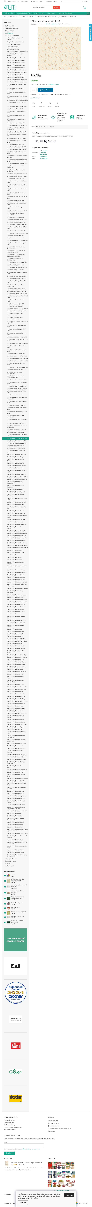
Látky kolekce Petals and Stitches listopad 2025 (16, 128)
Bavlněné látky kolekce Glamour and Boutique (17, 836)
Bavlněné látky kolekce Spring (15, 575)
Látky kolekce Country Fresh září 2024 (17, 233)
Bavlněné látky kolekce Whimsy (15, 75)
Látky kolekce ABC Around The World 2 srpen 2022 (17, 398)
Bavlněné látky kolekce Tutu (14, 729)
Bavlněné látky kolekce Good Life (16, 612)
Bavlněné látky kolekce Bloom (15, 614)
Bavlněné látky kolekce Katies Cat (16, 513)
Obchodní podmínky (9, 1125)
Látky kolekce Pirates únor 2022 (15, 446)
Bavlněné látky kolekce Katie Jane (16, 639)
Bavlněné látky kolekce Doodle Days (17, 655)
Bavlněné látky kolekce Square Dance (17, 80)
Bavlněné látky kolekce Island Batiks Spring (17, 516)
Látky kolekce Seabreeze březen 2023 (17, 361)
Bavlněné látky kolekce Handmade (16, 662)
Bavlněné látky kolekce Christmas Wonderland (16, 740)
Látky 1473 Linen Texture (13, 44)
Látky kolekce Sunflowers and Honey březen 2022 (17, 435)
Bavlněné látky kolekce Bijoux (15, 636)
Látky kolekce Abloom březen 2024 (16, 278)
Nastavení (23, 1203)
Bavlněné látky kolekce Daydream (16, 540)
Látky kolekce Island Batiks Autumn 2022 (16, 392)
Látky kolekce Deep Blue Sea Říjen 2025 (16, 141)
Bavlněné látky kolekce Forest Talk (16, 672)
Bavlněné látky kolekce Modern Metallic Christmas (15, 681)
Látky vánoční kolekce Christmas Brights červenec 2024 (16, 251)
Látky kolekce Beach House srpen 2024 (16, 243)
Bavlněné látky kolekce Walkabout (16, 748)
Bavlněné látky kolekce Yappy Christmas (15, 482)
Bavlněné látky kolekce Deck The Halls (17, 588)
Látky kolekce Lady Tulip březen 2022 (17, 438)
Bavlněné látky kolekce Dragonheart (17, 602)
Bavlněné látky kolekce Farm (15, 816)
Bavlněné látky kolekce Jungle (15, 794)
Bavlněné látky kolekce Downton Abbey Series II (16, 736)
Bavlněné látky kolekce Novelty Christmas (15, 677)
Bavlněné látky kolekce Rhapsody (16, 577)
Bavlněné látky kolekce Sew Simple (16, 755)
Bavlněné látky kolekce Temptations (17, 770)
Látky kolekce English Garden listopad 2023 (17, 296)
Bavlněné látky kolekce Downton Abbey (16, 801)
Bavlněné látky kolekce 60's (14, 813)
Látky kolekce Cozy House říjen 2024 (17, 224)
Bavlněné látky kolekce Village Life (16, 536)
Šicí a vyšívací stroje (10, 861)
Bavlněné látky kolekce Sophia (15, 727)
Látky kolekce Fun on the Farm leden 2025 (17, 197)
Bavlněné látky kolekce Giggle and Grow (16, 784)
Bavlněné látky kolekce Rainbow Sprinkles (16, 563)
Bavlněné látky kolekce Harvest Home (17, 58)
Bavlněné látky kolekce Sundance (16, 634)
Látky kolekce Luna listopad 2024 (16, 217)
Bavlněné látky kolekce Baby (15, 827)
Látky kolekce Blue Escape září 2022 (17, 389)
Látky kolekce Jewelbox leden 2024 (16, 291)
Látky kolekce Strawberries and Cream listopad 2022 (15, 376)
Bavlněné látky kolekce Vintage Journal (15, 716)
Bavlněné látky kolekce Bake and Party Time (17, 830)
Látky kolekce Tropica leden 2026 (16, 123)
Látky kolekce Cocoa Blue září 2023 (16, 311)
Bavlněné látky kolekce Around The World (16, 471)
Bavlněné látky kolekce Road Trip (16, 604)
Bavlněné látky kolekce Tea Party (16, 699)
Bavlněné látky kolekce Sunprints (16, 708)
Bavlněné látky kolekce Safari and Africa (16, 732)
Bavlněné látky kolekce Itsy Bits (15, 822)
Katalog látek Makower (13, 35)
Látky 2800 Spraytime (13, 49)
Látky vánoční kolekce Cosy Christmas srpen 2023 (17, 322)
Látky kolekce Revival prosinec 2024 (17, 211)
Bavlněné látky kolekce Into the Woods (15, 651)
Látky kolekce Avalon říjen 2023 (15, 304)
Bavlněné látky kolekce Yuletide (15, 552)
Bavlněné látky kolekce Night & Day (16, 796)
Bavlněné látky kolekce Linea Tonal (16, 689)
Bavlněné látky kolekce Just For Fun (17, 798)
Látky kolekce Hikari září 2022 (15, 395)
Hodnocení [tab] (39, 127)
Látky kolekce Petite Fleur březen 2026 (16, 103)
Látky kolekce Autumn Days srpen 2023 (16, 330)
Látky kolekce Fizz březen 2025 (15, 179)
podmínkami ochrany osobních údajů (30, 1149)
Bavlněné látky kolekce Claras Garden (17, 545)
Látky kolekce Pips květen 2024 (15, 270)
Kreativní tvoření (9, 31)
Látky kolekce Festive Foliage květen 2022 (17, 412)
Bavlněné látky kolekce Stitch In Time (17, 582)
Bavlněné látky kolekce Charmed (16, 60)
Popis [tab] (33, 127)
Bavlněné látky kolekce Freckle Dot (16, 524)
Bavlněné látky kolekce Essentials (16, 620)
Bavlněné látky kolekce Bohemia (16, 722)
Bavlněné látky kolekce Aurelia (15, 746)
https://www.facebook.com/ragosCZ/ (60, 1129)
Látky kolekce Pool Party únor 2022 (16, 441)
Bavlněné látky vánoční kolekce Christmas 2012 (15, 819)
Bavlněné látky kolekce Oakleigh (16, 65)
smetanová (43, 156)
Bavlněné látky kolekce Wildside (16, 660)
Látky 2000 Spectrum (13, 47)
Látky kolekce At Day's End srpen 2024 (17, 240)
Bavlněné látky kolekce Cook (15, 840)
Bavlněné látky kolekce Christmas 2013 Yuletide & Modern (16, 808)
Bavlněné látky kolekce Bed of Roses (17, 599)
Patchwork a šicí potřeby (11, 28)
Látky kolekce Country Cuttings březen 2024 (15, 285)
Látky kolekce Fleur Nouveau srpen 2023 (16, 326)
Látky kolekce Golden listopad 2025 (16, 132)
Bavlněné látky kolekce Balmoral (16, 696)
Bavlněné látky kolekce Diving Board (17, 657)
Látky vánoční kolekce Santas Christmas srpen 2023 (15, 318)
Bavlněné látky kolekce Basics (15, 825)
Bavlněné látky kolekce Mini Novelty (16, 759)
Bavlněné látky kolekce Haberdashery (17, 701)
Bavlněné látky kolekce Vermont (16, 68)
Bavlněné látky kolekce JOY (14, 557)
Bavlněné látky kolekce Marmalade (16, 667)
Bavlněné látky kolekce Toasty (15, 852)
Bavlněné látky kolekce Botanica (16, 664)
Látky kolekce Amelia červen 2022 (16, 405)
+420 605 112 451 (54, 1126)
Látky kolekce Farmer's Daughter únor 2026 (17, 112)
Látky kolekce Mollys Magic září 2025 (17, 149)
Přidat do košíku (46, 89)
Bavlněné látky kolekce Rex (14, 629)
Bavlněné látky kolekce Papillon (15, 684)
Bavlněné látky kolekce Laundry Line (17, 82)
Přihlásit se (9, 1153)
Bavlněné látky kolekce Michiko (15, 504)
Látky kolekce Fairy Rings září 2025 (16, 147)
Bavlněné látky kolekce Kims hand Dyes (16, 775)
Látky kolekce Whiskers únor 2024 (16, 289)
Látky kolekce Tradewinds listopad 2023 (16, 300)
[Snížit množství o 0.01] (37, 91)
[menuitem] (8, 13)
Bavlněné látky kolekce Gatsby (15, 791)
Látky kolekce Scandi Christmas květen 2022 (15, 416)
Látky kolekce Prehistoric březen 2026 (17, 100)
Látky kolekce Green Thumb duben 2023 (16, 346)
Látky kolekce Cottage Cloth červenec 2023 (17, 340)
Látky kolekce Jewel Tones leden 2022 (16, 451)
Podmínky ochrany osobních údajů (13, 1127)
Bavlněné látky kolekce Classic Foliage (17, 477)
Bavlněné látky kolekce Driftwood (16, 77)
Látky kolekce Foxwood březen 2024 (17, 276)
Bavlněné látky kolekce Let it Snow (16, 555)
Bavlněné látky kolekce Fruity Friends (17, 641)
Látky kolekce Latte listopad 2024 (16, 222)
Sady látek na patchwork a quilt (15, 42)
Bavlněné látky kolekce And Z (15, 669)
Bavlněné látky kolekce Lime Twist (16, 743)
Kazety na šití (8, 863)
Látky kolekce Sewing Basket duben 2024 (17, 273)
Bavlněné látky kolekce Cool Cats (16, 580)
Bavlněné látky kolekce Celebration (16, 811)
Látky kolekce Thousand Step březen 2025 (17, 185)
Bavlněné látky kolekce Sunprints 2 (16, 687)
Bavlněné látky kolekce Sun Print (16, 520)
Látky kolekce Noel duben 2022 (15, 432)
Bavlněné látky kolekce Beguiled (16, 492)
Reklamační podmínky (10, 1129)
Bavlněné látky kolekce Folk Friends (17, 538)
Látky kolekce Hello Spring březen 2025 (16, 193)
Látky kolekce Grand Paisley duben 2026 (16, 85)
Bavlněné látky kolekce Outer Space (17, 543)
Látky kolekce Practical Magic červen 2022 (17, 402)
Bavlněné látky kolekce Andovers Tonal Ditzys (16, 495)
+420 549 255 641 (54, 1123)
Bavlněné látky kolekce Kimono (15, 609)
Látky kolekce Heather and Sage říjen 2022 (17, 383)
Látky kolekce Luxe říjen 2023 (15, 306)
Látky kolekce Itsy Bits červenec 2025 (17, 163)
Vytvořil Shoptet (83, 1203)
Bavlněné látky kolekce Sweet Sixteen (17, 548)
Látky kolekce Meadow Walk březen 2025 (17, 182)
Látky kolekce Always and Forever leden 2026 (16, 120)
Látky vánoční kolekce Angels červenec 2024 (15, 259)
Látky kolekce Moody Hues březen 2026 (16, 93)
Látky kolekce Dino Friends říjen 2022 (17, 386)
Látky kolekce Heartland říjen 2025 (16, 138)
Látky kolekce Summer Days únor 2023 (17, 358)
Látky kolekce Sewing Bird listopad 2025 (16, 135)
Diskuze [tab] (46, 127)
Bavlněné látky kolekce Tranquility (16, 474)
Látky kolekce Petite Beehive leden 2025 (16, 204)
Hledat (56, 7)
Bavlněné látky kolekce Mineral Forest (17, 778)
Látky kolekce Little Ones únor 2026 (16, 106)
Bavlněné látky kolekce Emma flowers (17, 833)
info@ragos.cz (54, 1121)
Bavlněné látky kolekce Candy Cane (16, 757)
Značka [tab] (52, 127)
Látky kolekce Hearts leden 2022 (16, 448)
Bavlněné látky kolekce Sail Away (16, 570)
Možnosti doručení (54, 84)
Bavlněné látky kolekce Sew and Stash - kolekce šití (17, 843)
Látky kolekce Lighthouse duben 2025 (17, 174)
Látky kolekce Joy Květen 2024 (15, 265)
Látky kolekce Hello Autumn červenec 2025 (17, 160)
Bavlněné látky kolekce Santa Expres (17, 479)
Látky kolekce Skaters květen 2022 (16, 423)
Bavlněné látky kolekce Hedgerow (16, 457)
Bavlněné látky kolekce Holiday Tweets (15, 626)
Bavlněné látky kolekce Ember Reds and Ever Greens (17, 855)
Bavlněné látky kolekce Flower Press (17, 724)
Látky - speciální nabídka (11, 859)
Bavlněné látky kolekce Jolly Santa (16, 623)
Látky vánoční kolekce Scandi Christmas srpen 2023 (15, 314)
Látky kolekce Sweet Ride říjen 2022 (17, 380)
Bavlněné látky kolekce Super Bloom (17, 572)
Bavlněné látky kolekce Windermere (17, 607)
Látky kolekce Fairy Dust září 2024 (16, 231)
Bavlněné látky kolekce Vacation (16, 720)
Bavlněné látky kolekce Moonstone (16, 466)
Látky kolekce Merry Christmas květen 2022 (17, 420)
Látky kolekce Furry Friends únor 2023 (17, 367)
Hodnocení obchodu (37, 1)
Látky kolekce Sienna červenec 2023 (17, 337)
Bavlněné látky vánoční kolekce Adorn (17, 51)
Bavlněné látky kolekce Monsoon (16, 597)
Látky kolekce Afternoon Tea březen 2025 (17, 189)
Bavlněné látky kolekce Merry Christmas (15, 591)
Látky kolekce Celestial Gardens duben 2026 (16, 89)
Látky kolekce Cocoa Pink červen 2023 (17, 343)
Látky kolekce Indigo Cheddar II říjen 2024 (17, 227)
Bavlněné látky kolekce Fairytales (16, 63)
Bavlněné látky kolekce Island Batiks (17, 533)
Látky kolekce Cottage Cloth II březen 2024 (17, 281)
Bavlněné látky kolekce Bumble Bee (16, 531)
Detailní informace (35, 98)
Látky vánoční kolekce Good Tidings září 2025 (17, 156)
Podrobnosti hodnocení (52, 24)
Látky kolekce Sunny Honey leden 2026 (16, 116)
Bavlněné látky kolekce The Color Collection (16, 762)
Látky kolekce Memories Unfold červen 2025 (15, 166)
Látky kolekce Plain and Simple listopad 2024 (15, 214)
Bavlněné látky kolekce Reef (15, 550)
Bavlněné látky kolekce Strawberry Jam (16, 567)
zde (37, 1198)
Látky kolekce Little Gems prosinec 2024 (16, 207)
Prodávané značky (51, 1)
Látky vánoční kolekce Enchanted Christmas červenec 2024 (16, 255)
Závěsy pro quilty (9, 866)
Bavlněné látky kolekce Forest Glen (16, 72)
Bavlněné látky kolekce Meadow (16, 772)
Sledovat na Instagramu (62, 1190)
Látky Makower (9, 33)
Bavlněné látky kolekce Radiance (16, 704)
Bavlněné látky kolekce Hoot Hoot (16, 502)
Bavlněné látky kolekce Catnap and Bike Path (16, 788)
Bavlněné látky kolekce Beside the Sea (16, 507)
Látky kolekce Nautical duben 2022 (16, 430)
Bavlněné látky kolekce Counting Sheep (16, 617)
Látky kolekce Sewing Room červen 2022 (16, 408)
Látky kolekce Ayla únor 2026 (15, 109)
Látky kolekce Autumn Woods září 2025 (16, 152)
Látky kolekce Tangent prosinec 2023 (17, 294)
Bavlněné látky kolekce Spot (15, 522)
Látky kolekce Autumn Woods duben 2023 (17, 350)
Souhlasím (69, 1195)
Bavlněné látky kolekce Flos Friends (17, 713)
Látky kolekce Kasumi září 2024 (15, 236)
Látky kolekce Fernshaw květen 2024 (17, 267)
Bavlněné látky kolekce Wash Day (16, 805)
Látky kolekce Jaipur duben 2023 (16, 354)
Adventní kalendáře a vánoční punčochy (15, 38)
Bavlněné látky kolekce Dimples (15, 850)
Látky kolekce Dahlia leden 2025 (15, 201)
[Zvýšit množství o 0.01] (37, 89)
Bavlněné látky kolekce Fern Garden (17, 595)
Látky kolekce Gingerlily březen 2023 (17, 356)
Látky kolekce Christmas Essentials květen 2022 (16, 426)
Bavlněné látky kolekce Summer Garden (15, 527)
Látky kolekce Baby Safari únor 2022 (17, 443)
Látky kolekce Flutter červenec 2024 (17, 262)
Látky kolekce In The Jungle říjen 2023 (17, 309)
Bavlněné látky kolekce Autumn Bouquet (15, 54)
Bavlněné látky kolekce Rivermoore (16, 70)
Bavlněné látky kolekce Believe (15, 463)
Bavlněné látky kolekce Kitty (14, 644)
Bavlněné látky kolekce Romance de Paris (17, 847)
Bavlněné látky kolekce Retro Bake (16, 781)
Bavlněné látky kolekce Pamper (15, 511)
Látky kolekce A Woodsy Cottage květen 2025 (16, 170)
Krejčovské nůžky (10, 26)
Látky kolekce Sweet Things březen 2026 (17, 97)
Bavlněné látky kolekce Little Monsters (15, 751)
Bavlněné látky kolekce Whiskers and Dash (17, 499)
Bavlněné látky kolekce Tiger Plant (16, 648)
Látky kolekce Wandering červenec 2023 (16, 334)
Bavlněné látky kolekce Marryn (15, 632)
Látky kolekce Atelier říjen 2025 (15, 144)
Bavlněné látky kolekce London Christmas (15, 486)
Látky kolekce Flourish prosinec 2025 (17, 125)
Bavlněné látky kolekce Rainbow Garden (16, 460)
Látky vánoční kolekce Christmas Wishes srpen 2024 (16, 247)
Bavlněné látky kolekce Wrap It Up (16, 694)
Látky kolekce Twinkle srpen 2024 (16, 238)
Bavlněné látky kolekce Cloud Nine (16, 454)
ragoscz (52, 1131)
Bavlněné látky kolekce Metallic (15, 692)
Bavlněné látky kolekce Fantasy (15, 674)
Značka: (66, 24)
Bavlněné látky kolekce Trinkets (15, 468)
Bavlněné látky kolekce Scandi (15, 489)
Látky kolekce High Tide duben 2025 (17, 176)
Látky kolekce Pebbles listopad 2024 (17, 220)
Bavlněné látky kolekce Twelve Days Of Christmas (17, 585)
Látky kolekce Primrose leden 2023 (16, 370)
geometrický (43, 159)
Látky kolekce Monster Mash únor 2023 (16, 364)
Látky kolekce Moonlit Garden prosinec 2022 (15, 373)
